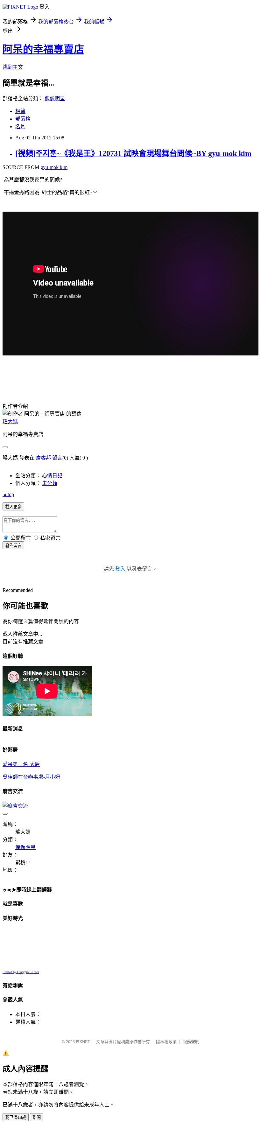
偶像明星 (55, 98)
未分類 (49, 483)
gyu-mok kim (53, 167)
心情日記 (52, 475)
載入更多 (13, 506)
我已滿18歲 (15, 1117)
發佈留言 (13, 545)
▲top (8, 494)
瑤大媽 (10, 421)
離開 (36, 1117)
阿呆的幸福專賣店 (43, 49)
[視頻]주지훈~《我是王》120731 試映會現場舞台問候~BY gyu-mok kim (133, 153)
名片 (20, 126)
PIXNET (83, 1041)
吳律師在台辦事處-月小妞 (31, 777)
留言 (57, 457)
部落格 (23, 119)
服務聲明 (191, 1041)
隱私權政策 (166, 1041)
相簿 (20, 111)
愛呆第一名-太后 (21, 764)
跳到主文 (13, 67)
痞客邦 (43, 457)
